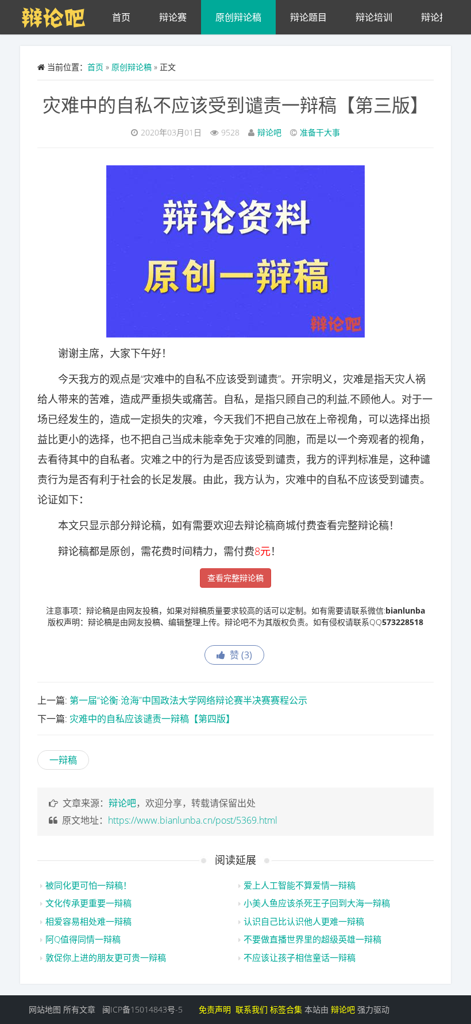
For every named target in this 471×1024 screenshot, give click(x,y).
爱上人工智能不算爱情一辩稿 (300, 885)
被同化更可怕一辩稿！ (88, 885)
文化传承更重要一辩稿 (88, 903)
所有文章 (79, 1009)
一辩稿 (63, 760)
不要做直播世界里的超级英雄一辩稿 (312, 939)
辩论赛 (173, 17)
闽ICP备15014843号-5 (142, 1009)
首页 (121, 17)
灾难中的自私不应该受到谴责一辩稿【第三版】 (235, 104)
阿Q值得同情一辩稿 (83, 939)
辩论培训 (374, 17)
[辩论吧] (59, 14)
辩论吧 (269, 132)
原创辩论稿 (238, 17)
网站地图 (45, 1009)
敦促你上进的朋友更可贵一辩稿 (105, 957)
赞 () (238, 655)
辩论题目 (308, 17)
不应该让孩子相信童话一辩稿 (300, 957)
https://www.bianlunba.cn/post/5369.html (192, 820)
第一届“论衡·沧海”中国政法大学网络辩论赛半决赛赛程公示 (188, 700)
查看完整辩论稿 (235, 577)
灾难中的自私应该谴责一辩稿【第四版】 (152, 718)
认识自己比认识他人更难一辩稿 (304, 921)
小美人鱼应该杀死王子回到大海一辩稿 (317, 903)
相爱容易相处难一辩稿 (88, 921)
